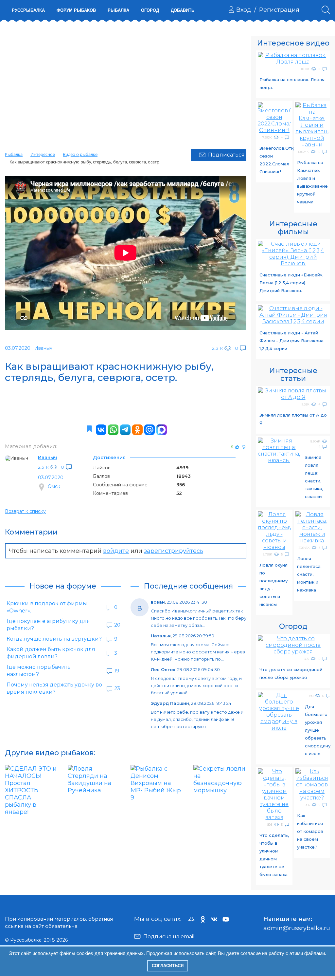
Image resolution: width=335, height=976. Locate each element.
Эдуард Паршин (170, 703)
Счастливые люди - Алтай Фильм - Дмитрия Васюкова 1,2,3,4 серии (291, 340)
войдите (116, 550)
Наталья (161, 635)
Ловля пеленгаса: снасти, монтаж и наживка (309, 574)
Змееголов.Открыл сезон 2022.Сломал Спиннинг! (275, 159)
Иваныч (47, 457)
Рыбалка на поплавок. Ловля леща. (292, 83)
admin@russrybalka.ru (296, 928)
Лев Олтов (163, 669)
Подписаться (226, 155)
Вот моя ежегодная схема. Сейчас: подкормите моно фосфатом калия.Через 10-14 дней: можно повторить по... (198, 652)
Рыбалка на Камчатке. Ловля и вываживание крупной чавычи (312, 182)
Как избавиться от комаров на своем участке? (310, 831)
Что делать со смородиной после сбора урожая (290, 673)
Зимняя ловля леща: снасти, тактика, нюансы (314, 477)
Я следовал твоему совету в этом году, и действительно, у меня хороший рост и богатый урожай (196, 685)
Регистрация (279, 9)
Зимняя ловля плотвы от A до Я (293, 418)
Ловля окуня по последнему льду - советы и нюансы (273, 584)
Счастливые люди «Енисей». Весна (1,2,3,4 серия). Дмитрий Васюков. (291, 282)
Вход (243, 9)
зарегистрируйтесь (173, 550)
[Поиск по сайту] (326, 10)
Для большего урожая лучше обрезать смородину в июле (317, 730)
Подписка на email (169, 936)
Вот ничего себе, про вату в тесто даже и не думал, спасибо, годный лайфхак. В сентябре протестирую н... (197, 719)
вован (158, 602)
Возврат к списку (25, 511)
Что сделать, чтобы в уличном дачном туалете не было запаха (274, 855)
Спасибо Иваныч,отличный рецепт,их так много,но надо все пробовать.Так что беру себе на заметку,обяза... (198, 618)
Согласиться (168, 965)
